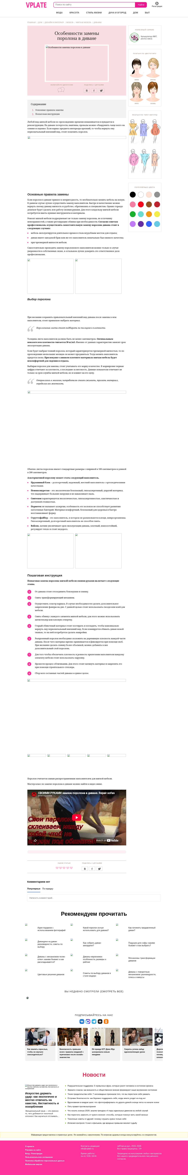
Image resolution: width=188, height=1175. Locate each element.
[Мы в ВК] (82, 1021)
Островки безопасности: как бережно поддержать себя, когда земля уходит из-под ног (107, 1098)
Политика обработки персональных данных (44, 1161)
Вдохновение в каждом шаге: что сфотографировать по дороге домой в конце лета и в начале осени (113, 1102)
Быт (147, 12)
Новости (94, 1075)
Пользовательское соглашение (39, 1157)
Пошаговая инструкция (47, 114)
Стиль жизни (94, 12)
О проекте (29, 1146)
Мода (59, 12)
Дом (135, 12)
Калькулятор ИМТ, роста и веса (149, 37)
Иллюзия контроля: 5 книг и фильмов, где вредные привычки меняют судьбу (102, 1123)
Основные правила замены (49, 110)
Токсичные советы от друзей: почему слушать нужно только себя (97, 1119)
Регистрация (36, 1154)
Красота (74, 12)
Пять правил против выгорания (82, 1106)
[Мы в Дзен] (100, 1021)
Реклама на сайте (33, 1150)
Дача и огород (117, 12)
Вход (27, 1154)
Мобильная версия (33, 1164)
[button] (158, 1039)
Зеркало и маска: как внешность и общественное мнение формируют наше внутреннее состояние (112, 1090)
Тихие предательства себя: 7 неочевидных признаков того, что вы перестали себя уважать (109, 1094)
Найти (141, 5)
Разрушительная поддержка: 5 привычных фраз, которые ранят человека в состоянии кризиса (110, 1086)
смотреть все (111, 991)
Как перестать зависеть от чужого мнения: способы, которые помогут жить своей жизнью (108, 1115)
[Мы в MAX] (88, 1021)
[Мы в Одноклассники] (106, 1021)
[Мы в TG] (94, 1021)
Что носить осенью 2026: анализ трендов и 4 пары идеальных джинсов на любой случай (108, 1110)
